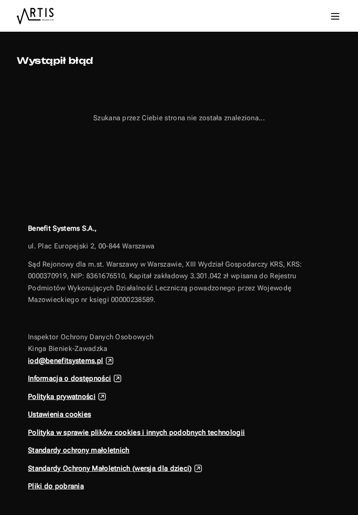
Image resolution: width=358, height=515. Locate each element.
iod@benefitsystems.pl (65, 361)
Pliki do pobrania (56, 486)
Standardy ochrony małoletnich (79, 450)
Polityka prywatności (62, 396)
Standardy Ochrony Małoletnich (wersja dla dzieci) (110, 468)
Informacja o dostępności (69, 378)
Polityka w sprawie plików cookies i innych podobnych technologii (136, 432)
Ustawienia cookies (59, 414)
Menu (335, 16)
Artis (37, 16)
